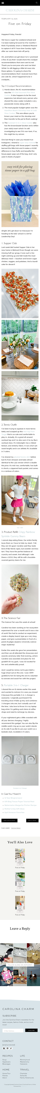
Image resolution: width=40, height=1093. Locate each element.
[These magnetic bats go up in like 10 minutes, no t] (20, 954)
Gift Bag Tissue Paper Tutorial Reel (19, 801)
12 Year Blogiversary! (13, 798)
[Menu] (3, 3)
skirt (21, 527)
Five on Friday (15, 828)
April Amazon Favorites (14, 812)
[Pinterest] (7, 1049)
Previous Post (9, 820)
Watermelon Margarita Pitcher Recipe (20, 805)
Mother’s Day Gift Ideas (14, 809)
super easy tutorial (28, 143)
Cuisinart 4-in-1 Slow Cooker (20, 123)
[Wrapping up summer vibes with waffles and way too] (20, 975)
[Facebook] (11, 1049)
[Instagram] (4, 1049)
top (18, 527)
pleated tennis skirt (22, 457)
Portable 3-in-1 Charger (16, 685)
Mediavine (24, 1086)
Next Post (32, 820)
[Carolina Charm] (20, 10)
